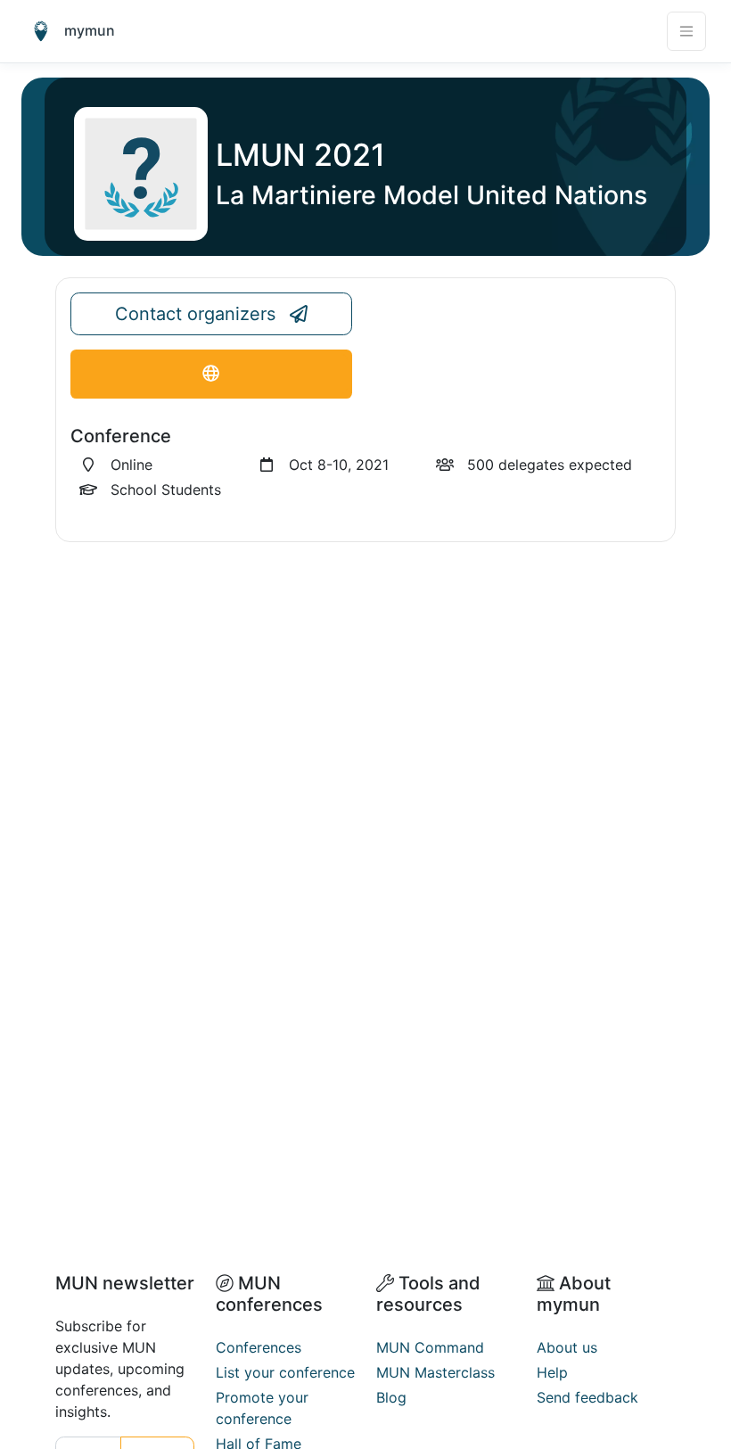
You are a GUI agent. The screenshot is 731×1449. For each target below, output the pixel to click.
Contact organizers (195, 314)
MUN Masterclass (435, 1372)
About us (567, 1347)
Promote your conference (262, 1408)
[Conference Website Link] (211, 374)
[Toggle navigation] (686, 31)
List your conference (285, 1372)
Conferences (258, 1347)
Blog (391, 1397)
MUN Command (430, 1347)
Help (552, 1372)
